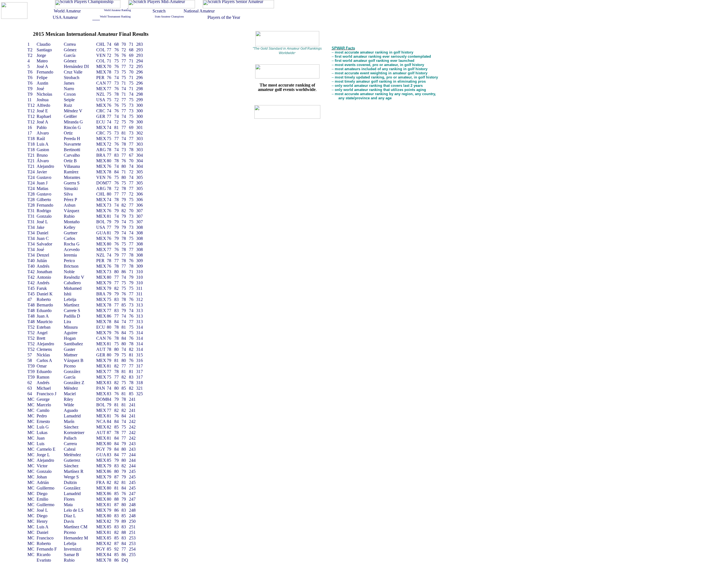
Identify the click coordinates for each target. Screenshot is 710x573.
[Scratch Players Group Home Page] (14, 17)
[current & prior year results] (87, 6)
